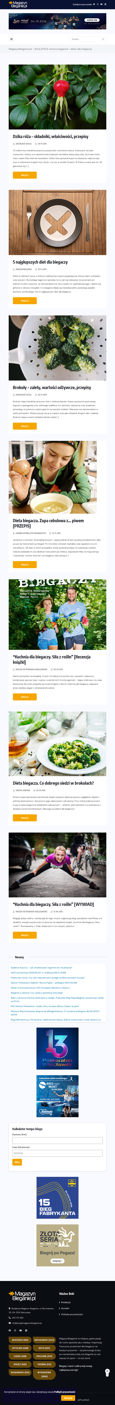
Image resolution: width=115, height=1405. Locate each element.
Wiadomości (20, 1246)
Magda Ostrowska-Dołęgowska (31, 657)
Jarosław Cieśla (24, 131)
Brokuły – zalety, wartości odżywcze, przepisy (52, 375)
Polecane (44, 1229)
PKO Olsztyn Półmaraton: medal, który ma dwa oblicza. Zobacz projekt (45, 994)
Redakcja (66, 1175)
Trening (44, 1238)
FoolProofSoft (82, 1273)
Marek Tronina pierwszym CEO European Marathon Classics (40, 975)
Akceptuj (68, 1398)
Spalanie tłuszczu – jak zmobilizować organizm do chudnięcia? (41, 955)
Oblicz (17, 1073)
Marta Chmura (23, 778)
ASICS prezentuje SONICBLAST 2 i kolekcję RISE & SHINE (38, 960)
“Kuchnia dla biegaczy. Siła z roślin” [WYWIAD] (53, 892)
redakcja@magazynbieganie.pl (27, 1196)
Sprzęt (20, 1238)
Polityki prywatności (64, 1391)
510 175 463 (17, 1191)
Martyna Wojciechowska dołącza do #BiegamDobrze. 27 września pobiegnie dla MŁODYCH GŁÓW (55, 1001)
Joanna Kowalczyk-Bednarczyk (31, 521)
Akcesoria (20, 1213)
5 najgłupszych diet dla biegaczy (40, 249)
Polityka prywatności (72, 1187)
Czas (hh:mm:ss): (21, 1058)
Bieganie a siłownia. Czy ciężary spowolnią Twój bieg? (37, 980)
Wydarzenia (44, 1248)
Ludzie (20, 1229)
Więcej (25, 163)
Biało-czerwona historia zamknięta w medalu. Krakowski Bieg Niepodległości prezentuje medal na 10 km (57, 987)
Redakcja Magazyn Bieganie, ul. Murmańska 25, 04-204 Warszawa (31, 1184)
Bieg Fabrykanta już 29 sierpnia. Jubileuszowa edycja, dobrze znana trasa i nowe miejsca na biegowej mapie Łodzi (56, 1009)
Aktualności (44, 1213)
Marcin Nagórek (24, 257)
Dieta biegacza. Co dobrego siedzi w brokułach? (53, 770)
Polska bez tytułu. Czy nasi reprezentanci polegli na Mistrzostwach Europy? (48, 965)
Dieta (44, 1221)
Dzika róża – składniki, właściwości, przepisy (50, 124)
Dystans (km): (19, 1046)
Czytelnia (20, 1221)
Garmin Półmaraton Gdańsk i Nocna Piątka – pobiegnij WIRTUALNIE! (44, 970)
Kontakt (65, 1181)
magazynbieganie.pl (53, 1273)
